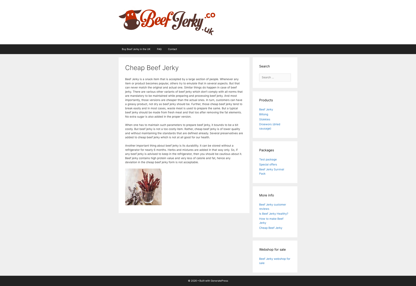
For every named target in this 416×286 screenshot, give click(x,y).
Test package (268, 159)
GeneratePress (219, 280)
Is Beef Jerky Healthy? (273, 213)
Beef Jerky (266, 109)
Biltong (263, 114)
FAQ (159, 49)
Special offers (268, 164)
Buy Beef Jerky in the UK (136, 49)
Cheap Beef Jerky (270, 227)
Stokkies (264, 119)
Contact (172, 49)
